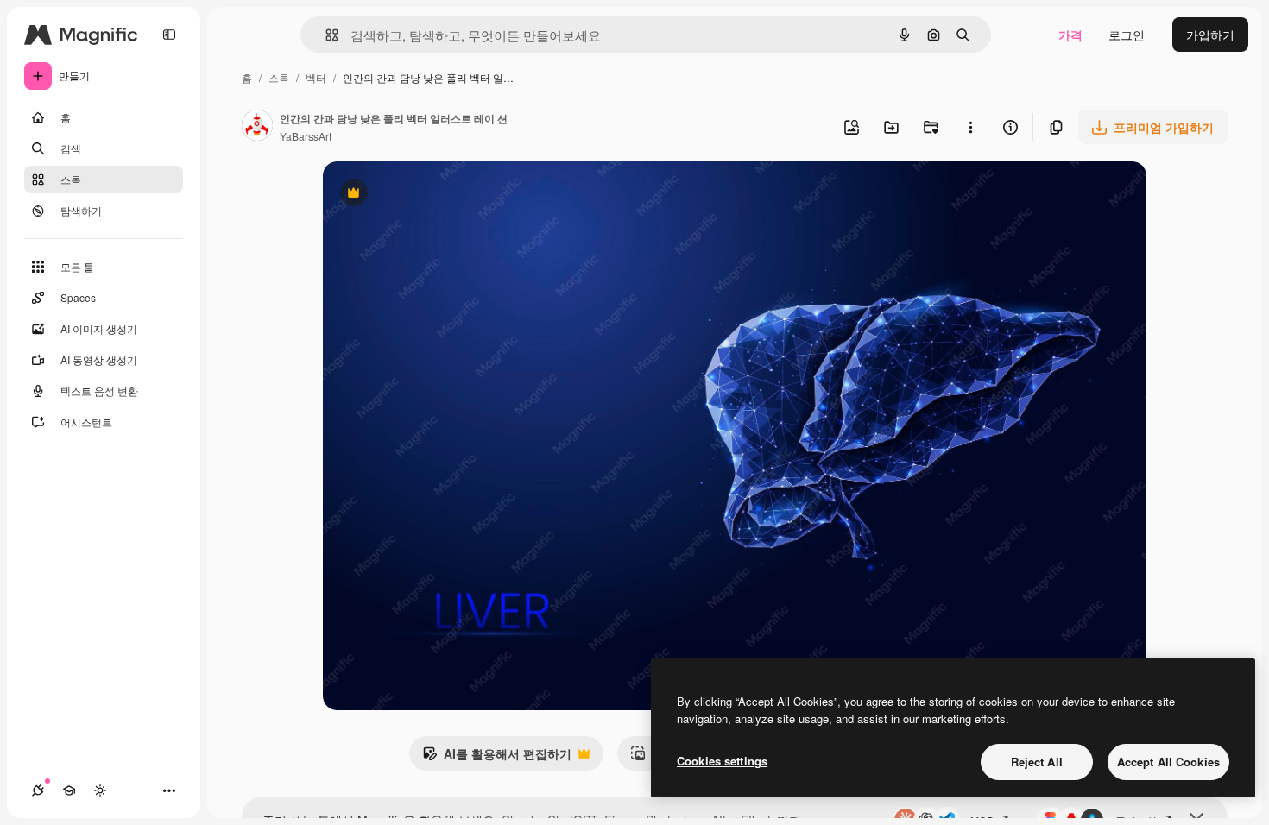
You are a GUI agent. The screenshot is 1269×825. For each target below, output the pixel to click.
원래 (422, 195)
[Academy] (69, 790)
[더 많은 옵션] (970, 127)
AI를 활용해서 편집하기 (496, 758)
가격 (1070, 34)
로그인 (1126, 34)
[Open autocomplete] (325, 34)
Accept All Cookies (1168, 761)
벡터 (316, 77)
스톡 (278, 77)
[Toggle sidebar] (169, 34)
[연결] (38, 790)
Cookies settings (722, 761)
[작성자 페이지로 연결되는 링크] (257, 127)
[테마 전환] (100, 790)
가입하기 (1210, 34)
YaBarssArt (305, 136)
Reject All (1037, 761)
